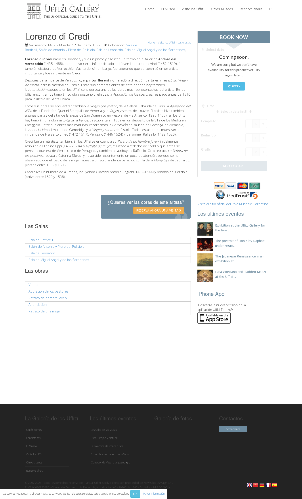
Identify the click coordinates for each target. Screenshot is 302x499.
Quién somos (34, 430)
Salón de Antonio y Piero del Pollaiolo (67, 49)
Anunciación (38, 304)
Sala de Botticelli (41, 240)
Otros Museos (222, 9)
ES (271, 9)
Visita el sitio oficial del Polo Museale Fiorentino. (233, 204)
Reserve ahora (251, 9)
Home (150, 9)
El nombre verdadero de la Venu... (111, 454)
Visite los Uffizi (193, 9)
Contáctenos (33, 438)
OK (135, 494)
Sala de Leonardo (109, 49)
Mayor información (154, 493)
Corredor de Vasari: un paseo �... (110, 462)
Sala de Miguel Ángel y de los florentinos (154, 49)
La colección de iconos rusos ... (108, 446)
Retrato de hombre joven (48, 298)
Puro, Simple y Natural (104, 438)
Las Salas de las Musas (104, 430)
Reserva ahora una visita (157, 210)
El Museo (168, 9)
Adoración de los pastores (49, 291)
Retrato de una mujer (45, 311)
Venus (33, 284)
